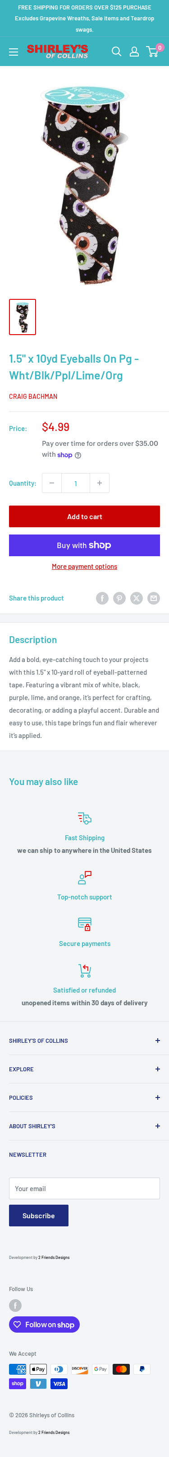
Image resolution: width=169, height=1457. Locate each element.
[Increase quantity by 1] (99, 482)
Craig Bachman (33, 396)
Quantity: (23, 483)
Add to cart (84, 516)
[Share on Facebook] (102, 597)
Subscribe (39, 1215)
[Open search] (117, 52)
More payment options (84, 566)
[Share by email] (153, 597)
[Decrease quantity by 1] (51, 482)
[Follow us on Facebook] (15, 1305)
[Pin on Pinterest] (119, 597)
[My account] (134, 52)
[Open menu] (13, 52)
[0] (152, 51)
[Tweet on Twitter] (136, 597)
